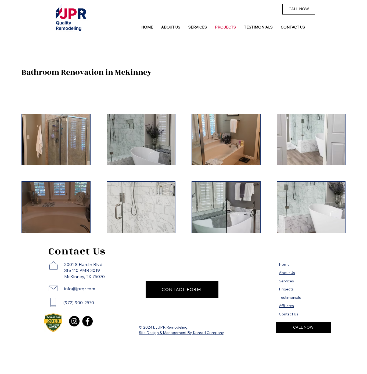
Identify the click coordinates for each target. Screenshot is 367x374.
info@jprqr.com (79, 288)
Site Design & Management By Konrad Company (181, 332)
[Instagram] (74, 321)
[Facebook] (87, 321)
